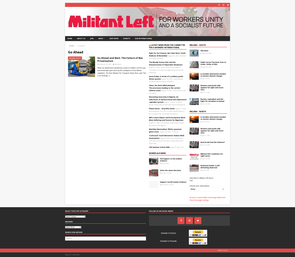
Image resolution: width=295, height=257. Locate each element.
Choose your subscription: (199, 186)
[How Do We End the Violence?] (194, 144)
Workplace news (157, 153)
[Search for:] (105, 238)
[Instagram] (223, 5)
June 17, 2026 (206, 92)
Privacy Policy (223, 250)
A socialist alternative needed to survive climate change (213, 75)
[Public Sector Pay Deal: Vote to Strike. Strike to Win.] (194, 64)
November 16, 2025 (167, 185)
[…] (108, 75)
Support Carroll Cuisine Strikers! (173, 182)
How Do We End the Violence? (213, 142)
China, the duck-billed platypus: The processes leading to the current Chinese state (164, 88)
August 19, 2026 (206, 67)
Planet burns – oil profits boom (162, 108)
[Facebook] (219, 5)
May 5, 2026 (205, 170)
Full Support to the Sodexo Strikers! (171, 160)
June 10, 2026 (206, 158)
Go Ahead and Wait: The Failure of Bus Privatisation (120, 59)
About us (81, 38)
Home (69, 38)
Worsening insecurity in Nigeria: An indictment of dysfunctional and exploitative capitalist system (168, 99)
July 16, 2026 (205, 78)
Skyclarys (204, 50)
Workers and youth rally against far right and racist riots (212, 87)
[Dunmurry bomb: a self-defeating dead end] (194, 168)
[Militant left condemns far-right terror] (194, 156)
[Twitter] (228, 5)
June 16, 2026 (206, 104)
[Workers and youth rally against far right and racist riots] (194, 88)
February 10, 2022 (105, 64)
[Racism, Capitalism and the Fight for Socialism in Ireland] (194, 101)
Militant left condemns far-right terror (212, 155)
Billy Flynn (118, 64)
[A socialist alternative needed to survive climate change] (194, 76)
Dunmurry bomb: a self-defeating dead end (210, 166)
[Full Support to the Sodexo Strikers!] (153, 161)
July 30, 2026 (165, 163)
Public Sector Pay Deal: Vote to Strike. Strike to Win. (213, 63)
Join (92, 38)
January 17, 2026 (166, 173)
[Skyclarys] (194, 53)
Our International (143, 38)
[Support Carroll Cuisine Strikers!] (153, 184)
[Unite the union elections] (153, 172)
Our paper (113, 38)
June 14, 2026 (206, 145)
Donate (126, 38)
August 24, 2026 (206, 53)
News (100, 38)
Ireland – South (198, 45)
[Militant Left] (147, 35)
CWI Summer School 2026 (159, 147)
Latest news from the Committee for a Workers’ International (167, 46)
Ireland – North (198, 111)
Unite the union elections (170, 170)
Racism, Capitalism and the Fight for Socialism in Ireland (212, 100)
